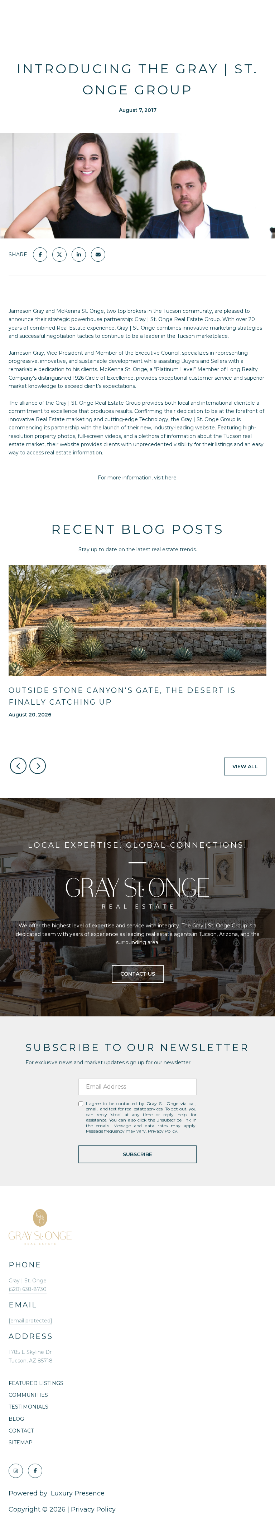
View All (245, 766)
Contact (21, 1431)
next (37, 766)
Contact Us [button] (137, 974)
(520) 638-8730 (28, 1289)
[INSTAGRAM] (16, 1471)
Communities (28, 1395)
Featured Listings (36, 1383)
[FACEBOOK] (35, 1471)
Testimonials (28, 1407)
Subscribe (137, 1154)
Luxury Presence (78, 1493)
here (171, 477)
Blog (16, 1419)
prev (18, 766)
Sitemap (21, 1442)
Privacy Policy (162, 1131)
